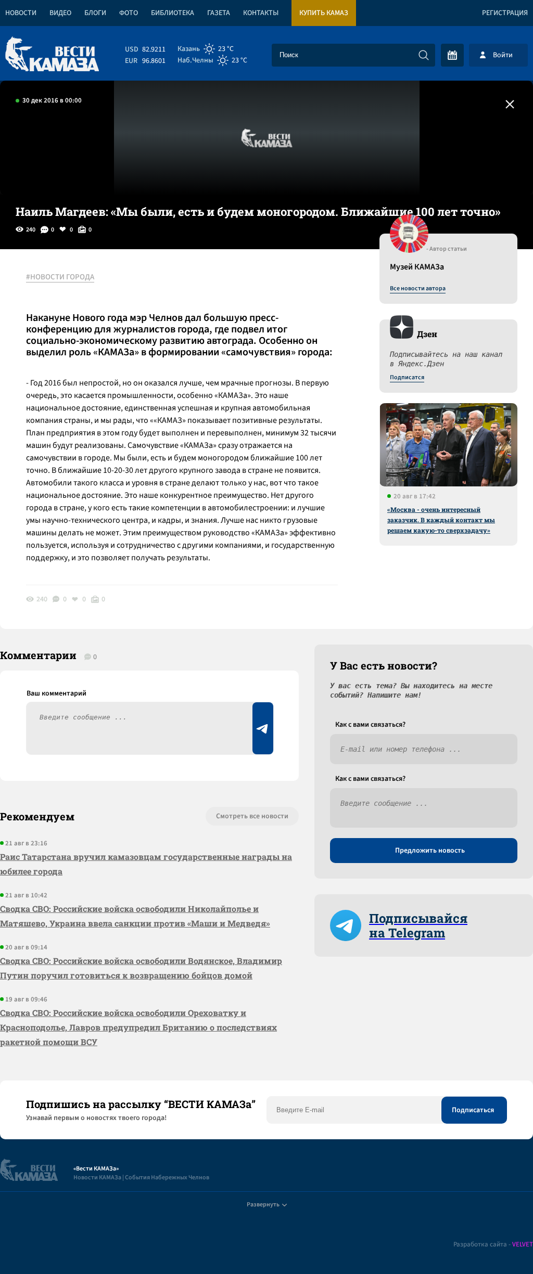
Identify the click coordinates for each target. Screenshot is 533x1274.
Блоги (95, 13)
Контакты (260, 13)
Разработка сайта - (493, 1244)
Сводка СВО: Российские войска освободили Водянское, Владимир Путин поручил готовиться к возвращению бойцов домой (141, 968)
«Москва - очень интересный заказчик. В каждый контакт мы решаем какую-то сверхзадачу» (441, 519)
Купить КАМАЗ (323, 13)
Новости (20, 13)
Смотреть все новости (252, 816)
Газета (218, 13)
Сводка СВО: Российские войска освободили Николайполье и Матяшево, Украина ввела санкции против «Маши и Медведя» (135, 916)
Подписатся (407, 378)
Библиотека (172, 13)
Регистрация (505, 13)
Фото (128, 13)
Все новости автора (418, 289)
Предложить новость (430, 850)
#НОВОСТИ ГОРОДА (60, 277)
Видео (60, 13)
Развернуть (263, 1204)
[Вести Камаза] (52, 54)
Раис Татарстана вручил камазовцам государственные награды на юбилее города (146, 864)
